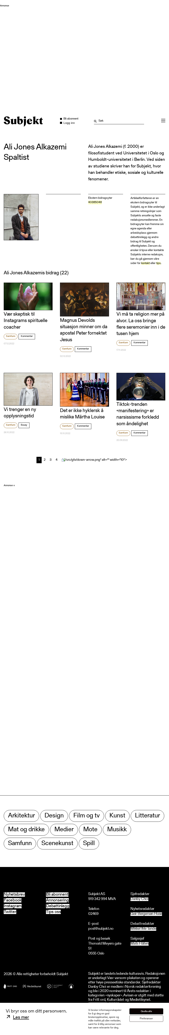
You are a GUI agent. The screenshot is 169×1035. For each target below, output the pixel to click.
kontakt (145, 263)
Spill (89, 843)
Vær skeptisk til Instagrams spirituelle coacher (25, 321)
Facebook (12, 900)
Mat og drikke (26, 830)
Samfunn (10, 336)
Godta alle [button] (146, 1011)
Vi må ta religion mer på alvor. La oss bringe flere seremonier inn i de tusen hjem (140, 324)
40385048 (95, 202)
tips (158, 263)
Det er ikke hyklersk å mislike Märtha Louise (82, 414)
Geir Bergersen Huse (146, 914)
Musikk (117, 830)
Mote (90, 830)
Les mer (21, 1017)
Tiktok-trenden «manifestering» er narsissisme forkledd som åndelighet (137, 414)
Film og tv (86, 816)
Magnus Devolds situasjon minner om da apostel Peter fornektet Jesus (83, 330)
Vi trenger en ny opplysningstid (20, 413)
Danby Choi (139, 899)
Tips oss (53, 912)
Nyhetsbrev (14, 894)
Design (54, 816)
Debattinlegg (57, 906)
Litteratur (147, 816)
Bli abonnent (57, 894)
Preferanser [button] (146, 1018)
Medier (64, 830)
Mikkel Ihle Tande (143, 929)
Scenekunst (57, 843)
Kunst (117, 816)
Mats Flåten (139, 944)
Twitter (10, 912)
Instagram (13, 906)
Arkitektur (21, 816)
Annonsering (57, 900)
